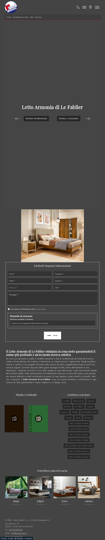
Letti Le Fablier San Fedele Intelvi (79, 445)
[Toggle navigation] (97, 7)
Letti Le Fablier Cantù (79, 428)
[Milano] (17, 119)
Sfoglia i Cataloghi (68, 118)
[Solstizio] (88, 119)
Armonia (38, 17)
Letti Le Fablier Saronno (79, 451)
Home (9, 17)
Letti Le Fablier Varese (78, 423)
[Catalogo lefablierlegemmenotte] (38, 418)
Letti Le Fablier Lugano (78, 434)
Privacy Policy (40, 309)
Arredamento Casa (20, 17)
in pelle (66, 401)
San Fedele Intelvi (89, 412)
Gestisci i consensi (24, 538)
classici (91, 401)
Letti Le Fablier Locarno (79, 456)
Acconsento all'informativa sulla (28, 309)
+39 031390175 (16, 530)
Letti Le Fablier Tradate (78, 440)
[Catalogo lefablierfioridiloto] (14, 418)
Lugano (90, 406)
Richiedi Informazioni (36, 118)
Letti (31, 17)
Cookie (11, 538)
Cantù (78, 417)
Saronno (88, 417)
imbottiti (67, 406)
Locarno (64, 412)
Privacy (4, 538)
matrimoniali (79, 401)
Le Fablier (79, 406)
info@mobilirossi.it (19, 533)
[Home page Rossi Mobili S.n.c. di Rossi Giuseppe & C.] (11, 7)
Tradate (75, 412)
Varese (69, 417)
